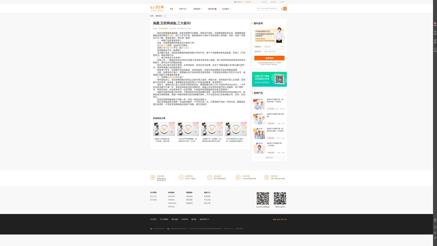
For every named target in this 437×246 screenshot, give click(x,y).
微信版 (193, 219)
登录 (241, 2)
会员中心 (264, 2)
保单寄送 (171, 207)
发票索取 (207, 196)
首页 (171, 9)
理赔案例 (189, 203)
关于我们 (153, 219)
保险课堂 (211, 9)
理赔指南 (189, 196)
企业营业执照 (239, 228)
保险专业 (169, 48)
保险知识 (159, 16)
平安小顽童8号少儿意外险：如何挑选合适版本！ (236, 134)
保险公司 (163, 45)
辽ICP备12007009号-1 (158, 228)
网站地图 (175, 219)
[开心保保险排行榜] (282, 9)
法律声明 (185, 219)
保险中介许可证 (228, 228)
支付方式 (153, 196)
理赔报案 (189, 200)
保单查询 (171, 196)
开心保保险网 (157, 8)
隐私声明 (207, 203)
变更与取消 (172, 203)
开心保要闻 (164, 219)
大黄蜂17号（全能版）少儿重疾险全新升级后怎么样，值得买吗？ (212, 134)
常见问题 (207, 200)
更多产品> (269, 157)
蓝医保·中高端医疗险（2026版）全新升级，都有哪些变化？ (164, 134)
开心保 (185, 48)
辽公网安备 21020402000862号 (178, 228)
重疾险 (170, 35)
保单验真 (171, 200)
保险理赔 (171, 77)
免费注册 (248, 2)
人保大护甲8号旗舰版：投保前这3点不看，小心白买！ (188, 134)
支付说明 (153, 200)
